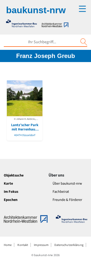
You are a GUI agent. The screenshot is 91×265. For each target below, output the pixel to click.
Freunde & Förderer (67, 199)
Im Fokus (11, 191)
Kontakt (22, 245)
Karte (8, 183)
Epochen (10, 199)
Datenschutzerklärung (68, 245)
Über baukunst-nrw (67, 183)
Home (8, 245)
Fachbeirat (61, 191)
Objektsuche (14, 175)
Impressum (41, 245)
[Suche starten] (83, 42)
